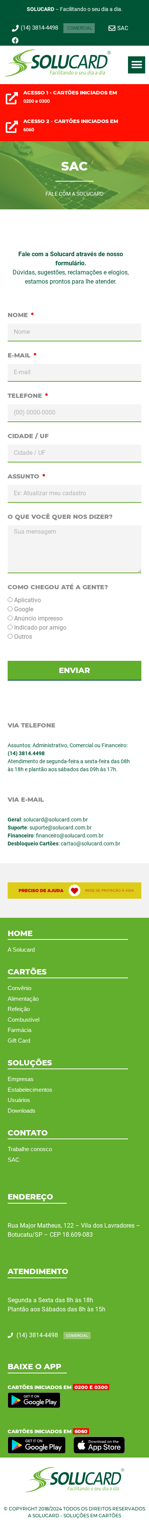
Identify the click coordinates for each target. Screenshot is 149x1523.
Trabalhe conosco (30, 1149)
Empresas (21, 1079)
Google (23, 609)
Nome (19, 315)
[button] (136, 64)
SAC (13, 1159)
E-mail (20, 355)
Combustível (23, 1019)
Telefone (26, 395)
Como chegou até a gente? (58, 587)
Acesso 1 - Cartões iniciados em (70, 92)
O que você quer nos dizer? (60, 516)
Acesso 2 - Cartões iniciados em (70, 121)
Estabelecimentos (30, 1089)
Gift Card (19, 1040)
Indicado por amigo (40, 627)
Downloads (22, 1110)
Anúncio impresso (38, 618)
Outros (23, 636)
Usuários (19, 1100)
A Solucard (21, 949)
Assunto (24, 476)
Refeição (19, 1009)
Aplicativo (27, 600)
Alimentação (23, 998)
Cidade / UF (28, 436)
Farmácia (19, 1030)
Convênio (19, 988)
